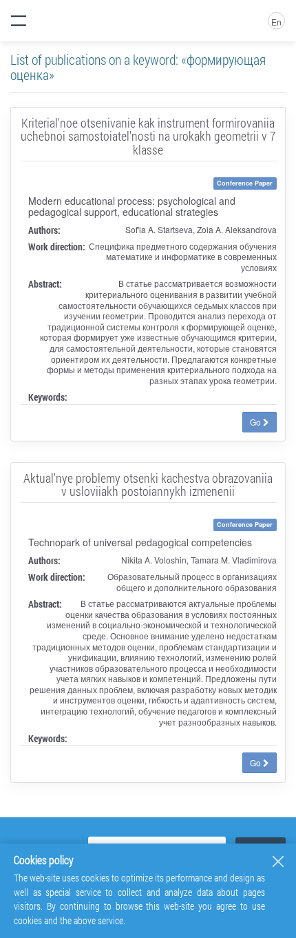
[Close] (278, 861)
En (276, 22)
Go (256, 422)
